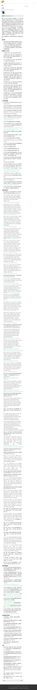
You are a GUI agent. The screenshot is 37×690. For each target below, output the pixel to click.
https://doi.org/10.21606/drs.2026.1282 (10, 252)
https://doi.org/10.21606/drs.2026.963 (10, 226)
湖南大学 (10, 686)
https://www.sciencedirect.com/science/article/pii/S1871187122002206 (16, 391)
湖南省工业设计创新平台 (25, 686)
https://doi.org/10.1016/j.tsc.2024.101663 (12, 338)
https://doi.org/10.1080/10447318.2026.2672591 (12, 202)
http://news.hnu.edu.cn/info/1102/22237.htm (11, 593)
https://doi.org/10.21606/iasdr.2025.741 (10, 262)
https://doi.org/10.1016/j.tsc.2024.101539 (12, 348)
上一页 (4, 680)
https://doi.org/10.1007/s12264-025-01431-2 (11, 283)
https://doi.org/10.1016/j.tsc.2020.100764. (11, 445)
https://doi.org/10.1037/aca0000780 (14, 292)
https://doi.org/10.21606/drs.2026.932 (10, 214)
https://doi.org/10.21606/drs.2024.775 (10, 322)
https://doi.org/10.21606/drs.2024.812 (10, 310)
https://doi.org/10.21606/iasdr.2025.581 (10, 273)
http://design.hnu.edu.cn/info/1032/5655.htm (11, 184)
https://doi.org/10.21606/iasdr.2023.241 (10, 371)
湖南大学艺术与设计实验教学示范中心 (16, 686)
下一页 (21, 680)
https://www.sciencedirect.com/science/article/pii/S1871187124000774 (16, 350)
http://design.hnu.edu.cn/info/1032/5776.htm (11, 607)
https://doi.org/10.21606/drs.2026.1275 (13, 238)
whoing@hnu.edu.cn (9, 15)
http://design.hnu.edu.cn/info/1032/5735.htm (11, 613)
